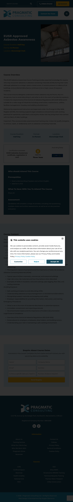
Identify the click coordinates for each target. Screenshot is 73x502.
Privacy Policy (20, 256)
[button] (62, 238)
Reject (36, 262)
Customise (18, 262)
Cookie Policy (30, 256)
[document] (36, 251)
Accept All (54, 262)
